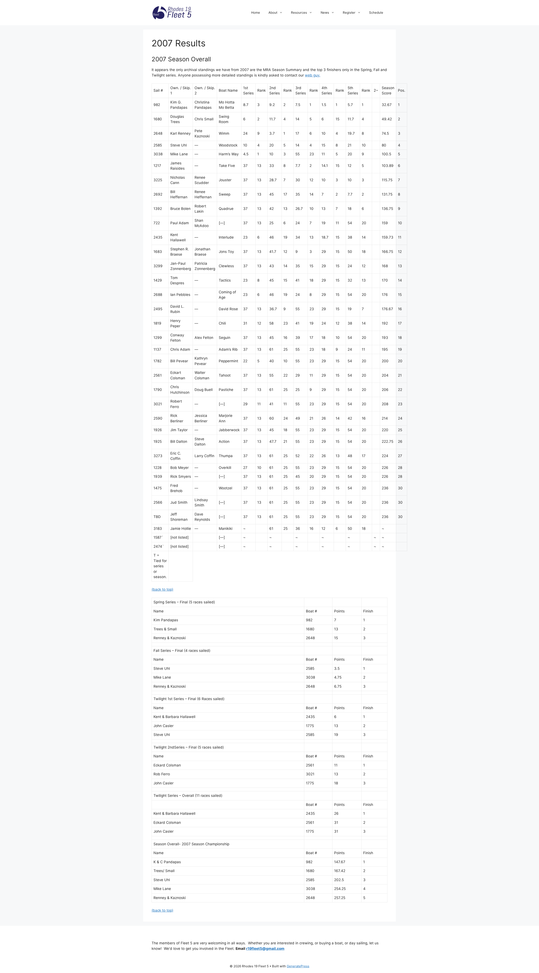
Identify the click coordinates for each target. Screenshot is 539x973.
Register (349, 13)
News (325, 13)
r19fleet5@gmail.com (265, 948)
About (272, 13)
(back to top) (162, 589)
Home (255, 13)
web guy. (312, 75)
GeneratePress (298, 966)
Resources (299, 13)
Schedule (376, 13)
